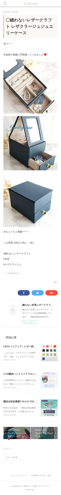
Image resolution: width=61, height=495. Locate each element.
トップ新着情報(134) (11, 273)
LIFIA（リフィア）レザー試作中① (22, 346)
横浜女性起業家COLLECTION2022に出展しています (31, 401)
